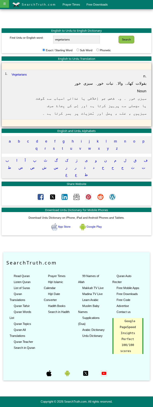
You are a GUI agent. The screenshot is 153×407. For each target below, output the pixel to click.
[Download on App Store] (49, 373)
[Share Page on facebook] (41, 196)
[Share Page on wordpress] (112, 196)
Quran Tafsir (22, 306)
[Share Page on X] (53, 196)
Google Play (94, 226)
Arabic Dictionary (93, 329)
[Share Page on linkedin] (65, 196)
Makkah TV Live (93, 288)
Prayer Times (71, 4)
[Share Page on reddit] (100, 196)
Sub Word (86, 50)
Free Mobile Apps (128, 288)
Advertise (123, 306)
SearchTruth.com (38, 4)
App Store (64, 226)
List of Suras (22, 288)
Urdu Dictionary (92, 335)
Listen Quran (22, 282)
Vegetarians (19, 74)
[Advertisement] (76, 19)
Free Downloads (97, 4)
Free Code (123, 300)
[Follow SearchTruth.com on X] (86, 373)
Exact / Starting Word (59, 50)
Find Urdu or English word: (26, 37)
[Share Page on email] (77, 196)
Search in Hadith (59, 312)
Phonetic (105, 50)
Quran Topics (22, 323)
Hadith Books (57, 306)
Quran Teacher (23, 341)
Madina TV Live (92, 294)
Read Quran (22, 276)
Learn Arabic (90, 300)
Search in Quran (24, 347)
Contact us (124, 312)
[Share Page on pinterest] (88, 196)
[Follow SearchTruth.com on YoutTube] (104, 373)
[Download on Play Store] (67, 373)
